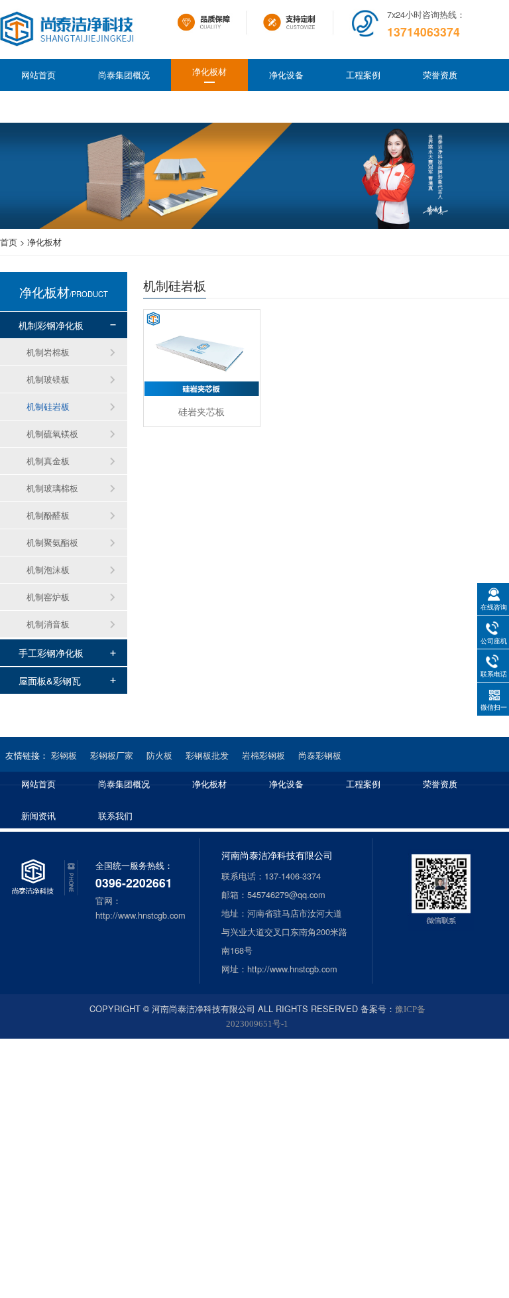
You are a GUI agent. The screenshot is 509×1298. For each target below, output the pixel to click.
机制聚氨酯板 (52, 542)
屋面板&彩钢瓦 (50, 680)
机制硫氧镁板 (52, 433)
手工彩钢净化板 (51, 652)
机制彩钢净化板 (51, 325)
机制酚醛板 (48, 515)
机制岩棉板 (48, 352)
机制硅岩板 (48, 406)
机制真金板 (48, 460)
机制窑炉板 (48, 596)
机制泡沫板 (48, 569)
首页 (8, 241)
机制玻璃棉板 (52, 488)
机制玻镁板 (48, 379)
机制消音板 (48, 623)
